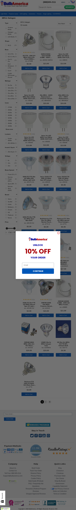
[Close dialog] (58, 233)
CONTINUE (38, 271)
